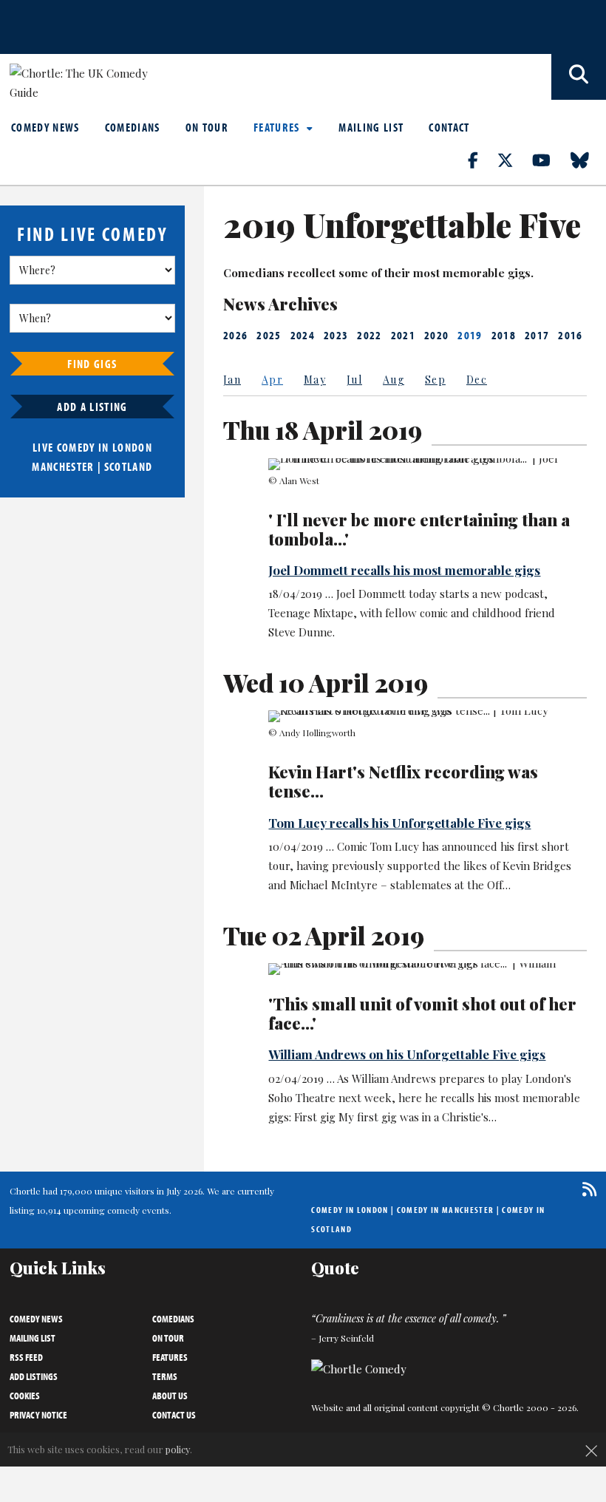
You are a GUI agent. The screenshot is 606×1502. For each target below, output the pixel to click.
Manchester (63, 466)
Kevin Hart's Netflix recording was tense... (403, 781)
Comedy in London (349, 1209)
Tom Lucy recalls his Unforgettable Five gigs (399, 823)
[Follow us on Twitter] (513, 159)
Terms (164, 1376)
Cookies (25, 1395)
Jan (232, 380)
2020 (436, 334)
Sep (435, 380)
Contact (449, 127)
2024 (302, 334)
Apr (272, 380)
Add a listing (92, 406)
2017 (537, 334)
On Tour (206, 127)
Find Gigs (92, 363)
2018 (503, 334)
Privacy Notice (38, 1414)
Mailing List (371, 127)
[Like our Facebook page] (481, 159)
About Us (170, 1395)
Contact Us (174, 1414)
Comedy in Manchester (445, 1209)
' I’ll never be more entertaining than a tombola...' (419, 529)
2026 (235, 334)
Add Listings (34, 1376)
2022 (369, 334)
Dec (476, 380)
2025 (268, 334)
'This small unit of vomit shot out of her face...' (422, 1013)
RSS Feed (26, 1357)
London (132, 447)
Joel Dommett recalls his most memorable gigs (404, 570)
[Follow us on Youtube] (550, 159)
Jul (354, 380)
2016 (570, 334)
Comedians (132, 127)
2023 (336, 334)
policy (178, 1449)
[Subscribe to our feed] (585, 1189)
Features (278, 127)
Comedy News (45, 127)
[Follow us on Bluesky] (588, 159)
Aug (393, 380)
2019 (469, 334)
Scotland (128, 466)
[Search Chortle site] (578, 77)
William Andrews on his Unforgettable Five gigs (406, 1054)
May (315, 380)
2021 (403, 334)
